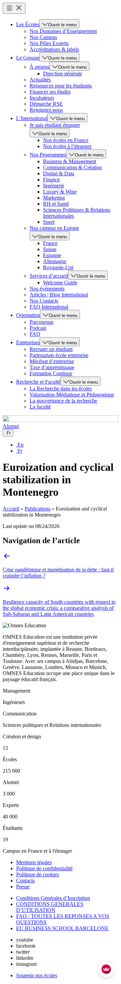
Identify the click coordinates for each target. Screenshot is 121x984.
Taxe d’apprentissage (52, 367)
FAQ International (49, 307)
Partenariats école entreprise (59, 355)
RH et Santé (56, 204)
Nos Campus (43, 37)
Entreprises (28, 342)
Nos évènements (47, 288)
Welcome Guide (60, 282)
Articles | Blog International (59, 294)
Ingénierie (53, 185)
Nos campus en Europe (54, 228)
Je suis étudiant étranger (55, 125)
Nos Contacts (44, 301)
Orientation (28, 315)
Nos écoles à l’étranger (67, 146)
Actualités (40, 79)
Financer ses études (50, 92)
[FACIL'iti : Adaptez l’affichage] (106, 969)
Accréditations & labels (54, 49)
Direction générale (62, 73)
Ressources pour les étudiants (61, 86)
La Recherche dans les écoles (61, 388)
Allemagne (54, 261)
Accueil (11, 509)
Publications (37, 509)
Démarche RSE (46, 104)
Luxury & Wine (60, 192)
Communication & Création (72, 167)
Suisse (49, 249)
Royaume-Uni (58, 267)
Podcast (38, 328)
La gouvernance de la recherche (63, 400)
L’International (31, 118)
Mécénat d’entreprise (52, 361)
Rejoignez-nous (46, 110)
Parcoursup (41, 322)
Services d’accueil (49, 276)
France (50, 243)
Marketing (54, 198)
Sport (48, 222)
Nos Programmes (48, 154)
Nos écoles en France (65, 140)
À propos (39, 67)
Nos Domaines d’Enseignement (63, 31)
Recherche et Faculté (38, 382)
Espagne (52, 255)
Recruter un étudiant (51, 349)
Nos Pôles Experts (49, 43)
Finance (51, 179)
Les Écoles (27, 24)
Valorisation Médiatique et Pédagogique (72, 394)
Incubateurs (42, 98)
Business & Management (69, 161)
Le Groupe (27, 58)
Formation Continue (51, 373)
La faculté (40, 407)
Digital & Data (58, 173)
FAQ (35, 334)
